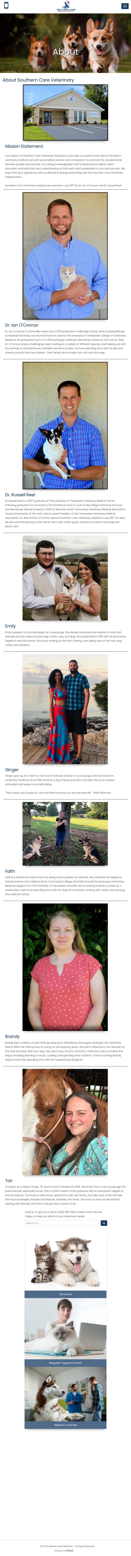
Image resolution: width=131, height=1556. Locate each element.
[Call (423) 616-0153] (6, 6)
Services (65, 1294)
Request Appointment (65, 1363)
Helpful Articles (65, 1425)
